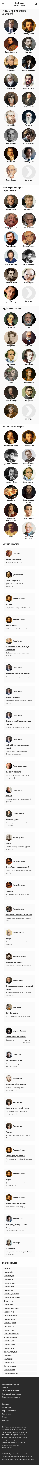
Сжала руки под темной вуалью (17, 1108)
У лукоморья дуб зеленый (15, 1155)
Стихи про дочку (9, 1340)
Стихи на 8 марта (9, 1369)
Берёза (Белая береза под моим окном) (17, 746)
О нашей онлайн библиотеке (10, 1384)
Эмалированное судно (14, 1060)
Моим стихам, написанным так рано (19, 914)
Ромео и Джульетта (13, 580)
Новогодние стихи (10, 1366)
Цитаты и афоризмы (13, 559)
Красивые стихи (9, 1311)
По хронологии (6, 1407)
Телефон (9, 938)
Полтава (9, 604)
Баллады (7, 1268)
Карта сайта (5, 1420)
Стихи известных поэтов (12, 1297)
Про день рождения (10, 1351)
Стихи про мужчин (10, 1322)
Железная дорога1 (12, 819)
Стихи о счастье (9, 1304)
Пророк (8, 1179)
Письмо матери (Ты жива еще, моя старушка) (18, 722)
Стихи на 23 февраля (11, 1373)
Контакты (5, 1387)
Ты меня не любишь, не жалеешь (18, 673)
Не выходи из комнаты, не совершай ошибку (19, 987)
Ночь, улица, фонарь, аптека (16, 1224)
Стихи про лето (9, 1329)
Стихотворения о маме (11, 1333)
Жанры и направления (9, 1410)
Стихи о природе (9, 1282)
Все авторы (5, 1404)
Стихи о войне (8, 1279)
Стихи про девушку (10, 1344)
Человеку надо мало (13, 771)
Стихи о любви (8, 1272)
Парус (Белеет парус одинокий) (17, 867)
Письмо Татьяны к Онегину (16, 1203)
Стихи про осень (9, 1286)
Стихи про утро (8, 1290)
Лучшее (4, 1417)
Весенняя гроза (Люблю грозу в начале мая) (17, 648)
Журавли (9, 795)
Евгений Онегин (11, 625)
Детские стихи (8, 1301)
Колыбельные (8, 1358)
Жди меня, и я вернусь (14, 962)
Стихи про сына (9, 1348)
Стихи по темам (6, 1414)
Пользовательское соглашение (11, 1397)
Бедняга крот (10, 1248)
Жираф (8, 843)
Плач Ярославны (12, 1012)
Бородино (9, 890)
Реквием (9, 1131)
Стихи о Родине (9, 1275)
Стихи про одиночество (11, 1293)
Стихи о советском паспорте (16, 1036)
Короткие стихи (9, 1326)
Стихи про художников (11, 1308)
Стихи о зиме (8, 1355)
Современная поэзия (10, 1315)
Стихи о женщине (9, 1319)
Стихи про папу (9, 1362)
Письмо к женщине (13, 697)
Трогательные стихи (10, 1337)
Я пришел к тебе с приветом (16, 1084)
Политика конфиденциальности (11, 1394)
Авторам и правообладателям (11, 1391)
